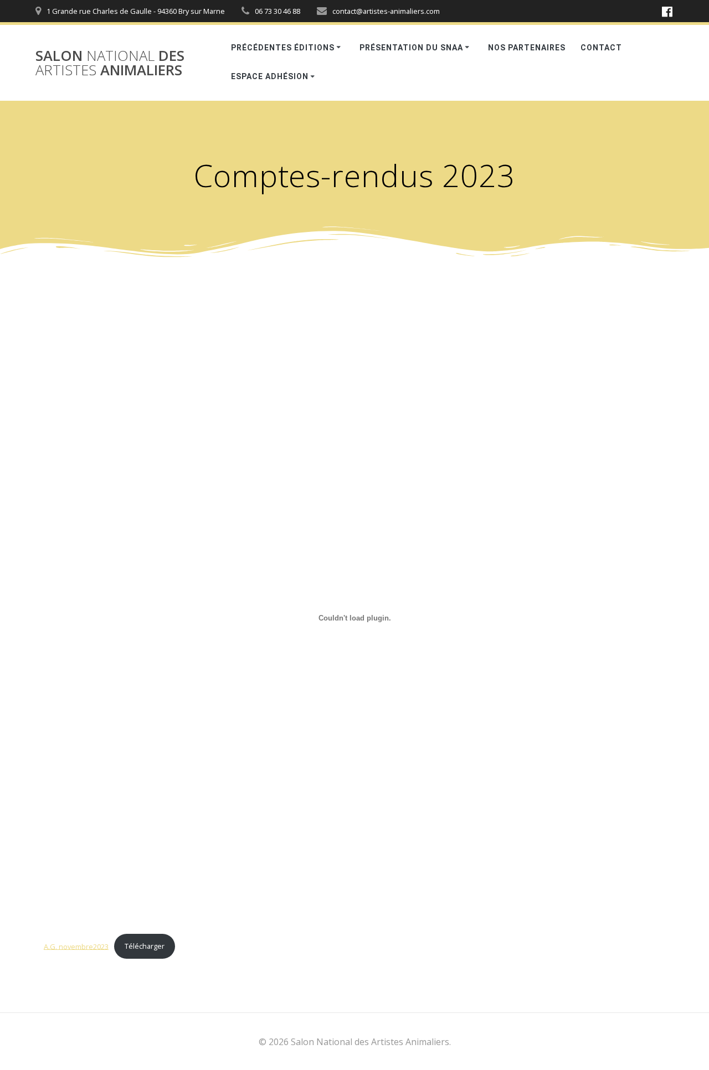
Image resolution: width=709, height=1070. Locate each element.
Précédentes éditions (283, 47)
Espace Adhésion (270, 76)
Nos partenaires (527, 47)
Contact (601, 47)
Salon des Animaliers (109, 63)
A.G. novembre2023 (76, 946)
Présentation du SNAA (411, 47)
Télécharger (145, 946)
